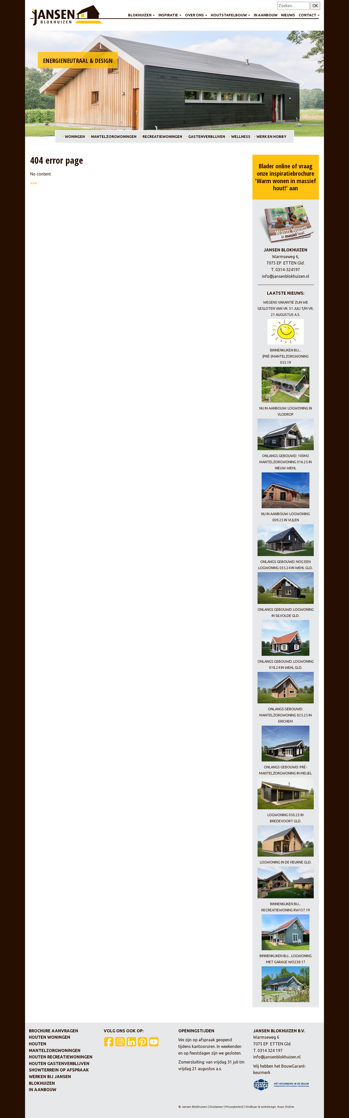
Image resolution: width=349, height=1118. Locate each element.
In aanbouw (265, 15)
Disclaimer (217, 1106)
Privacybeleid (234, 1106)
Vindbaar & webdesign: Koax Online (269, 1106)
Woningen (75, 137)
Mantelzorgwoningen (113, 137)
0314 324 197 (270, 1050)
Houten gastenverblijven (59, 1063)
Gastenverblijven (206, 137)
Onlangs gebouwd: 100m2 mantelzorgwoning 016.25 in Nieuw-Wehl (285, 462)
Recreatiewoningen (162, 137)
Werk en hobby (271, 137)
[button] (47, 84)
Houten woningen (49, 1037)
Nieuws (288, 15)
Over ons (195, 15)
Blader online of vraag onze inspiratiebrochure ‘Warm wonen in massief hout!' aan (285, 177)
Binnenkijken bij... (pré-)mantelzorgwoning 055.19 (285, 356)
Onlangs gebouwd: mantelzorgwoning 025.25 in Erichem (285, 715)
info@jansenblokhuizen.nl (285, 276)
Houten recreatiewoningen (60, 1057)
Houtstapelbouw (229, 15)
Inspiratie (168, 15)
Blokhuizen (140, 15)
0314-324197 (287, 269)
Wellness (240, 137)
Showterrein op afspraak (59, 1070)
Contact (308, 15)
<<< (33, 183)
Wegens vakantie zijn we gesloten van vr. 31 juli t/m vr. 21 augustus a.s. (285, 308)
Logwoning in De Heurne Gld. (285, 862)
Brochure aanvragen (53, 1030)
